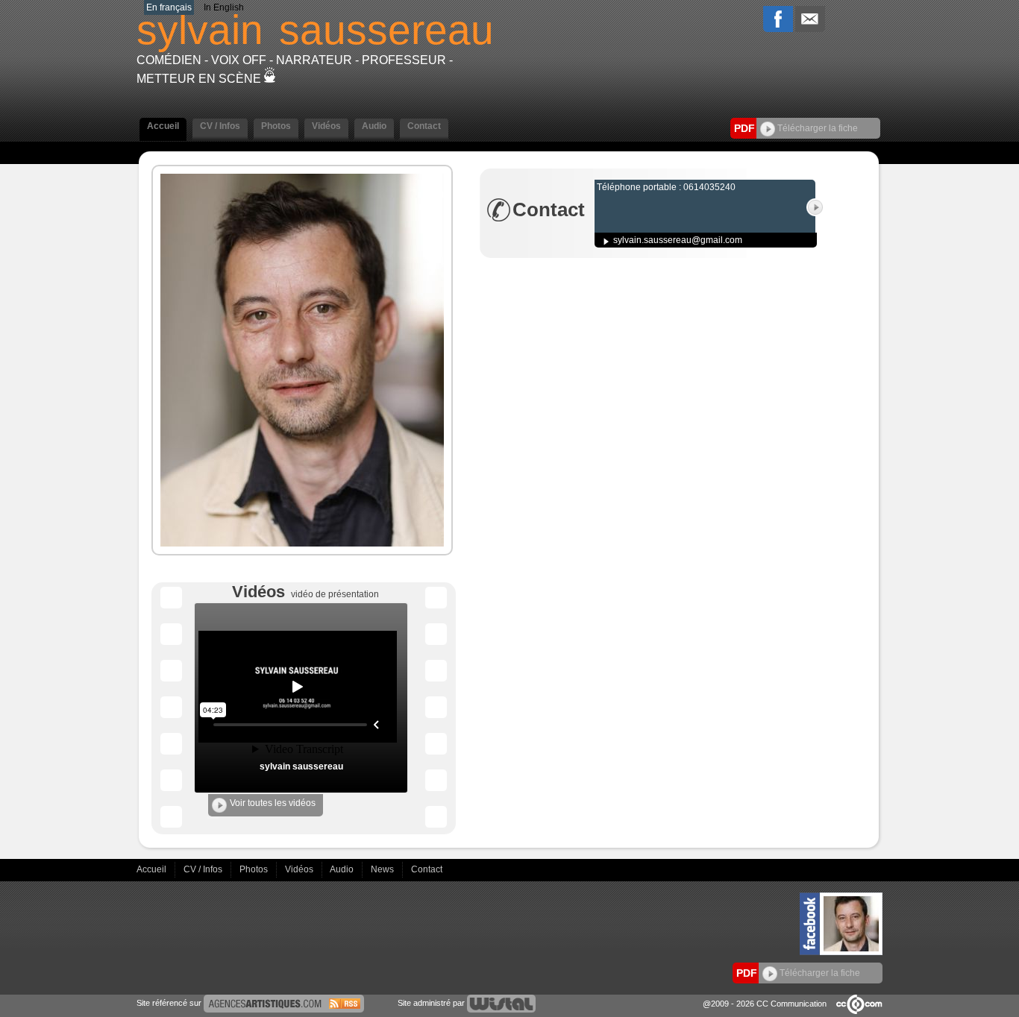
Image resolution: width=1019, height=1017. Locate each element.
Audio (343, 869)
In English (224, 7)
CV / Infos (204, 869)
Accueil (153, 869)
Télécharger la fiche (816, 128)
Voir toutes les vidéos (273, 803)
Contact (426, 869)
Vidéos (300, 869)
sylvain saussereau (301, 766)
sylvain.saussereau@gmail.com (677, 240)
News (383, 869)
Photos (254, 869)
